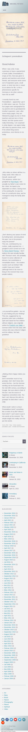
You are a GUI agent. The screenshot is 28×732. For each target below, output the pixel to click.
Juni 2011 (7, 611)
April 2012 (7, 588)
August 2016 (8, 560)
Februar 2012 (8, 592)
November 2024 (9, 513)
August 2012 (8, 578)
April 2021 (7, 520)
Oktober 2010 (9, 629)
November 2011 (9, 599)
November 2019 (9, 532)
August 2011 (8, 606)
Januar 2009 (8, 678)
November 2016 (9, 555)
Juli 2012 (7, 581)
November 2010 (9, 627)
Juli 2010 (7, 636)
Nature (6, 700)
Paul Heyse (15, 182)
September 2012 (10, 576)
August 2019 (8, 534)
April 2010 (7, 643)
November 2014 (9, 564)
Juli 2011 (7, 608)
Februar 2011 (8, 620)
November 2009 (9, 655)
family (14, 425)
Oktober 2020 (9, 527)
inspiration (19, 425)
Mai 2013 (7, 567)
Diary (11, 425)
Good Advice (8, 64)
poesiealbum (5, 426)
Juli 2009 (7, 664)
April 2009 (7, 671)
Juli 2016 (7, 562)
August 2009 (8, 662)
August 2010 (8, 634)
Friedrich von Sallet (16, 325)
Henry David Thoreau (11, 251)
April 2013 (7, 569)
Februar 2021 (8, 522)
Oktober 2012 (9, 574)
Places (6, 704)
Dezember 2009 (9, 653)
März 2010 (8, 646)
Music (6, 697)
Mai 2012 (7, 585)
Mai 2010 (7, 641)
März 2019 (8, 539)
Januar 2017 (8, 550)
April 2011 (7, 615)
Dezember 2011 (9, 597)
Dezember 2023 (9, 515)
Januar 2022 (8, 518)
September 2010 (10, 632)
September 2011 (10, 604)
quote (9, 426)
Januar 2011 (8, 622)
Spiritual (7, 707)
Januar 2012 (8, 595)
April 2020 (7, 529)
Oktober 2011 (9, 602)
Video (6, 709)
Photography (8, 702)
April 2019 (7, 536)
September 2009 (10, 660)
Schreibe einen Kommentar (18, 426)
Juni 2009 (7, 667)
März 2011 (7, 618)
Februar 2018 (8, 546)
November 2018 (9, 543)
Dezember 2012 (9, 571)
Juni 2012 (7, 583)
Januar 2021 (8, 525)
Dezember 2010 (9, 625)
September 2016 (10, 557)
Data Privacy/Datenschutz (7, 729)
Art (5, 693)
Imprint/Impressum (5, 727)
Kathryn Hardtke (12, 731)
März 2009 (8, 674)
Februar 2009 (8, 676)
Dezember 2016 (9, 553)
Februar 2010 (8, 648)
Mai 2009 (7, 669)
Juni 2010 (7, 639)
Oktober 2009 (9, 657)
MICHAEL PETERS (16, 4)
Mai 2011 (7, 613)
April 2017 (7, 548)
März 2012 (8, 590)
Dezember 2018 (9, 541)
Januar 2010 (8, 650)
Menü (4, 10)
